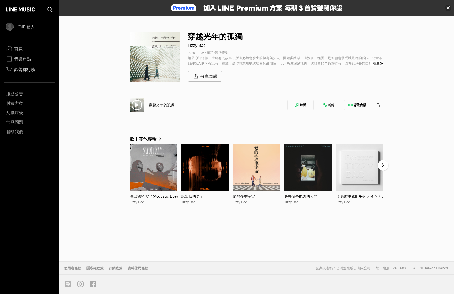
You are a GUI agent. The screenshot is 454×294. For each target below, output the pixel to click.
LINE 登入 (25, 27)
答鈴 (331, 105)
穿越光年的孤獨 (161, 104)
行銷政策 (115, 268)
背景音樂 (360, 105)
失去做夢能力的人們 (300, 196)
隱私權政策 (95, 268)
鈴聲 (303, 105)
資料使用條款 (138, 268)
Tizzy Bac (196, 45)
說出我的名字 (192, 196)
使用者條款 (72, 268)
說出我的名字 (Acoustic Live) (154, 196)
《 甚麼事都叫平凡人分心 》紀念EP (361, 196)
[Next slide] (383, 165)
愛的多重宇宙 (244, 196)
